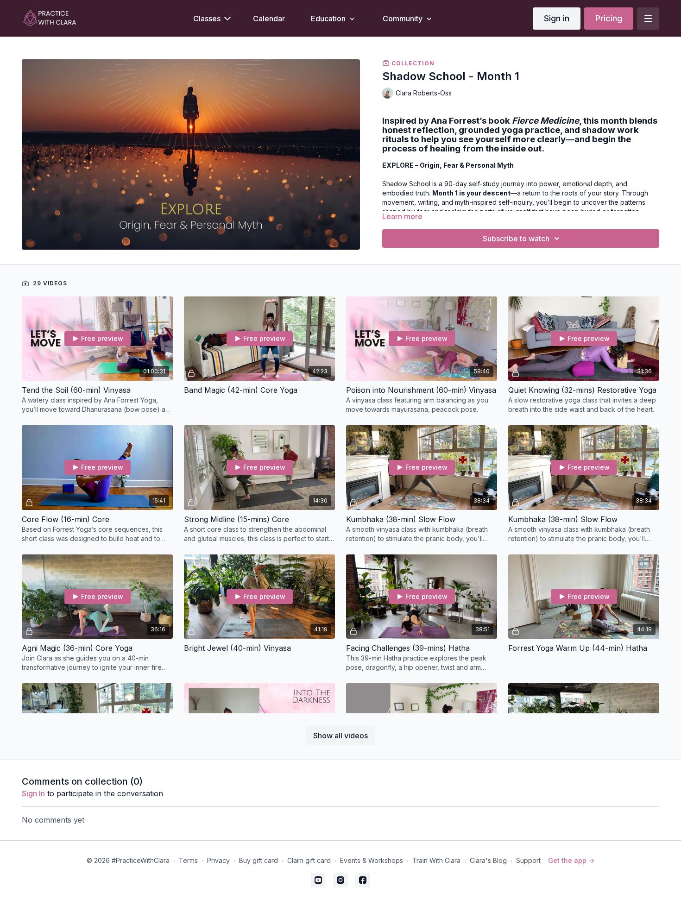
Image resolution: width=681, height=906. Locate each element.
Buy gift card (258, 860)
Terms (188, 860)
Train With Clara (436, 860)
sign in (33, 793)
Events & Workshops (371, 860)
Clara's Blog (488, 860)
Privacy (218, 860)
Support (528, 860)
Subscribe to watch (516, 238)
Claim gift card (309, 860)
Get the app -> (571, 860)
